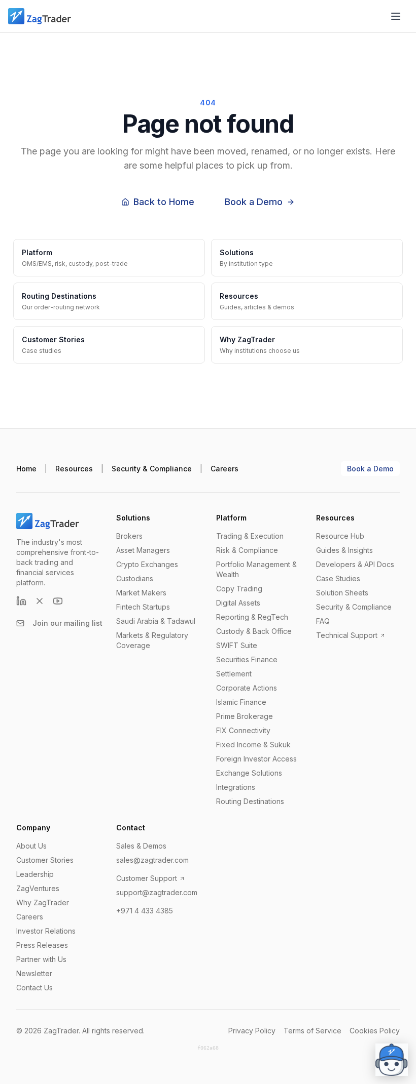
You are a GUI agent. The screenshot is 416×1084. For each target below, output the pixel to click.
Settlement (234, 673)
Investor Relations (46, 931)
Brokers (129, 536)
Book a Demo (254, 201)
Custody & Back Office (254, 631)
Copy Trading (239, 588)
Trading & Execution (250, 536)
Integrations (235, 787)
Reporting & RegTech (252, 617)
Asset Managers (143, 550)
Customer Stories (45, 860)
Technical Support (346, 635)
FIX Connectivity (243, 730)
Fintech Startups (143, 607)
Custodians (134, 578)
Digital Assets (238, 602)
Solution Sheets (342, 592)
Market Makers (141, 592)
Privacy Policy (251, 1030)
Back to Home (163, 201)
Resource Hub (340, 536)
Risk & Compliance (247, 550)
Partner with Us (41, 959)
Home (26, 468)
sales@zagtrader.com (152, 860)
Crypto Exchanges (147, 564)
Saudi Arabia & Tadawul (155, 621)
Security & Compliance (152, 468)
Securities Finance (247, 659)
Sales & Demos (141, 845)
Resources (74, 468)
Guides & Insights (344, 550)
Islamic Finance (241, 702)
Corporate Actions (246, 688)
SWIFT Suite (236, 645)
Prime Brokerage (244, 716)
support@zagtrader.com (156, 892)
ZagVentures (37, 888)
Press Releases (42, 945)
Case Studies (338, 578)
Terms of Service (312, 1030)
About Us (31, 845)
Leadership (35, 874)
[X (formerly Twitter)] (39, 601)
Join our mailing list (67, 623)
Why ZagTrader (42, 902)
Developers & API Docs (355, 564)
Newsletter (34, 973)
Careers (224, 468)
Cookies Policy (375, 1030)
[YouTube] (58, 601)
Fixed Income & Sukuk (253, 744)
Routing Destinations (250, 801)
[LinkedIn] (21, 601)
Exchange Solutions (249, 773)
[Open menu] (396, 16)
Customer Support (146, 878)
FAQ (323, 621)
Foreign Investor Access (256, 758)
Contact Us (34, 987)
